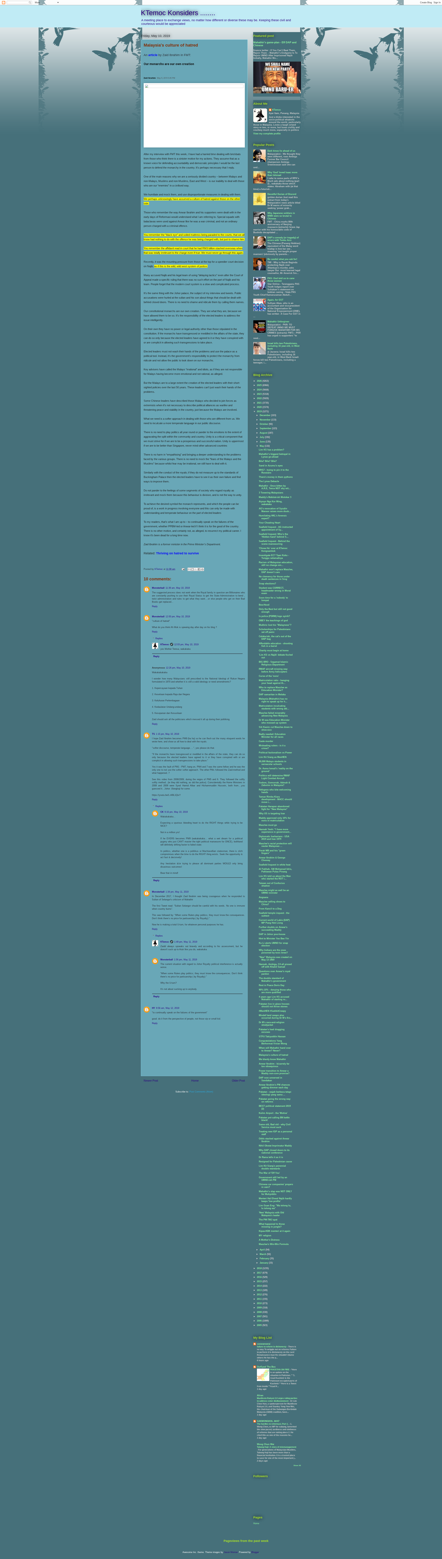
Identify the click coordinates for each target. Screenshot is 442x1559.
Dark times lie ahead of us (281, 151)
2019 (259, 411)
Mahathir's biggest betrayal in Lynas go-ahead (274, 455)
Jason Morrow (231, 1552)
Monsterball (158, 588)
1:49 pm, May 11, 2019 (185, 942)
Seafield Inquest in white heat (274, 864)
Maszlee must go (268, 825)
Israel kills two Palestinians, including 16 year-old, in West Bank (283, 346)
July (262, 437)
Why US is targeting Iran (272, 813)
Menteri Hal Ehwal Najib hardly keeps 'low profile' (275, 1199)
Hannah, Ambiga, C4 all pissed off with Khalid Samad (275, 965)
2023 (259, 394)
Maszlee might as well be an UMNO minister (274, 891)
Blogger (255, 1552)
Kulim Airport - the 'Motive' (273, 1113)
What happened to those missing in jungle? (272, 1225)
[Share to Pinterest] (202, 569)
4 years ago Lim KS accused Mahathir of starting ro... (274, 998)
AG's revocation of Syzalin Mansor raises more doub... (275, 510)
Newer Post (151, 1080)
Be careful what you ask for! (282, 259)
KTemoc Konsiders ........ (178, 13)
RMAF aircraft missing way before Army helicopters (273, 670)
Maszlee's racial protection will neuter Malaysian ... (275, 845)
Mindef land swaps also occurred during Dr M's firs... (275, 1016)
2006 (259, 1320)
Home (195, 1080)
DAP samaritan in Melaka (272, 694)
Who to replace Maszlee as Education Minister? (273, 688)
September (266, 428)
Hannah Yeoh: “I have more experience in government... (275, 830)
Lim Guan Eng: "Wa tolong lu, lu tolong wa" (275, 1207)
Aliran (260, 1395)
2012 (259, 1294)
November (265, 419)
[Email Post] (182, 569)
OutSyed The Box (266, 1366)
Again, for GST (275, 300)
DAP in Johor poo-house (272, 934)
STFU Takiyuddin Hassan (272, 1036)
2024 (259, 389)
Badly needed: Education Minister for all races (272, 735)
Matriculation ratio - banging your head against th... (274, 681)
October (264, 424)
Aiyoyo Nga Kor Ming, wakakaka (270, 503)
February (265, 1258)
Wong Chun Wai (265, 1444)
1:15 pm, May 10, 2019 (167, 734)
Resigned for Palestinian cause (275, 1161)
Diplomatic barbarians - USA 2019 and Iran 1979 (274, 837)
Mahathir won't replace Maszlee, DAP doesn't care (276, 570)
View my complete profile (267, 133)
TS (153, 734)
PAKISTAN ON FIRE (280, 1369)
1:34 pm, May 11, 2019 (177, 891)
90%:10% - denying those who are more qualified (275, 991)
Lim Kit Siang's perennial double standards (272, 1167)
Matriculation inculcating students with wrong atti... (274, 707)
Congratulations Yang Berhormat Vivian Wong (273, 1042)
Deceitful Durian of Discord (281, 194)
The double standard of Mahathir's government (272, 979)
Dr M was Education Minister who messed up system (274, 721)
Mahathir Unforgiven (278, 321)
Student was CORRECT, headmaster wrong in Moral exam (275, 591)
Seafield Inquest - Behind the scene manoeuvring (274, 542)
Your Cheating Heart (269, 522)
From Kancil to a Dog (270, 908)
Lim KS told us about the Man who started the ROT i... (275, 877)
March (263, 1254)
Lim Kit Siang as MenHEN (272, 757)
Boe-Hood (264, 604)
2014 (259, 1286)
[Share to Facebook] (199, 569)
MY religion (265, 1235)
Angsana (263, 897)
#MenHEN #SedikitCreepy (272, 1011)
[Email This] (189, 569)
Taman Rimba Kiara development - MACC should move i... (275, 799)
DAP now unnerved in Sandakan (270, 1079)
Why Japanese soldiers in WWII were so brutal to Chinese (281, 216)
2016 (259, 1277)
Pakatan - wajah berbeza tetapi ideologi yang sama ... (275, 1093)
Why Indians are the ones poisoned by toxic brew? (273, 951)
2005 (259, 1325)
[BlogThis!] (192, 569)
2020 (259, 407)
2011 (259, 1299)
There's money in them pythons (276, 477)
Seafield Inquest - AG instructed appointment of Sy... (276, 528)
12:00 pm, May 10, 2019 (178, 616)
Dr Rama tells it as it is (271, 1157)
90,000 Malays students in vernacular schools (272, 762)
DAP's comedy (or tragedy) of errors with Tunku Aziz (283, 239)
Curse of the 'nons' (269, 676)
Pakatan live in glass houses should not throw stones (274, 1005)
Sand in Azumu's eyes (271, 465)
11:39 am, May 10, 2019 (178, 588)
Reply (155, 606)
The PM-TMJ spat (268, 1219)
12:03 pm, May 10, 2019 (186, 644)
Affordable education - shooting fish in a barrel (276, 644)
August (264, 433)
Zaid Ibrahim (150, 78)
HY (153, 1008)
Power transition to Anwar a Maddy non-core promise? (274, 1072)
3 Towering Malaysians (271, 492)
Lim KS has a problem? (271, 449)
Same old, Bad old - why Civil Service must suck (275, 1126)
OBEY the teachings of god (273, 620)
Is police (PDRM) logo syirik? (274, 616)
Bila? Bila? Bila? (268, 461)
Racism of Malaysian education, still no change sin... (276, 563)
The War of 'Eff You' (269, 1173)
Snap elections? (267, 583)
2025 (259, 385)
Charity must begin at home (274, 650)
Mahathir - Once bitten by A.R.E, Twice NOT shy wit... (275, 487)
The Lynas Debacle (269, 481)
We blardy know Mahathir (272, 1059)
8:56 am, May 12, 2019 (167, 1008)
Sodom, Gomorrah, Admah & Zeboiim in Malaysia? (274, 784)
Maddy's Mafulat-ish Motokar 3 (275, 497)
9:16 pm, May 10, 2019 (176, 812)
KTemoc (164, 644)
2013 (259, 1290)
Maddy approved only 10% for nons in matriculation (275, 819)
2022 (259, 398)
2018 (259, 1268)
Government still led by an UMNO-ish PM (273, 1178)
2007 (259, 1316)
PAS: (280, 279)
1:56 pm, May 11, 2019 (185, 959)
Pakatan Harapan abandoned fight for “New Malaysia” (274, 807)
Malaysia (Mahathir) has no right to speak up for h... (273, 700)
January (264, 1262)
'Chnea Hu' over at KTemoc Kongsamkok (273, 549)
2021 (259, 403)
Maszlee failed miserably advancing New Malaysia (273, 714)
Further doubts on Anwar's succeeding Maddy (273, 928)
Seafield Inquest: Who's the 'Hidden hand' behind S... (274, 535)
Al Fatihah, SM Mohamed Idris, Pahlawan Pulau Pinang (275, 870)
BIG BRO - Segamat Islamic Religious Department (273, 663)
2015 (259, 1281)
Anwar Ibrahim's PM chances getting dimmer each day (274, 1086)
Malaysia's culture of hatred (273, 1055)
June (263, 441)
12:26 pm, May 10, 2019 (178, 667)
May (262, 446)
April (263, 1249)
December (265, 415)
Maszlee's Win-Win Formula (274, 1244)
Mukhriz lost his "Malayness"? (275, 625)
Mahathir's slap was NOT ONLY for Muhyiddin (275, 1192)
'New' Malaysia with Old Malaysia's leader (271, 1214)
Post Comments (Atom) (201, 1091)
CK (162, 812)
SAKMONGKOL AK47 (268, 1421)
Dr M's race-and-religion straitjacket (271, 1023)
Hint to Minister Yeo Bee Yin (274, 938)
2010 (259, 1303)
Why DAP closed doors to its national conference (274, 1151)
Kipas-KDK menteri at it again (274, 1231)
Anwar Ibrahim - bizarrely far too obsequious (274, 1065)
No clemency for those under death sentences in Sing (274, 578)
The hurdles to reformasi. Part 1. (273, 1424)
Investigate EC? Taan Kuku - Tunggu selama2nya (274, 556)
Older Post (238, 1080)
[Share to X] (196, 569)
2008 (259, 1312)
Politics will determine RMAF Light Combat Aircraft (274, 777)
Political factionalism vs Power (275, 752)
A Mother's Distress (269, 1240)
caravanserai (263, 1344)
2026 (259, 381)
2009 (259, 1307)
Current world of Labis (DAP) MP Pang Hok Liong (274, 921)
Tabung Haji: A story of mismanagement (276, 1447)
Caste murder (266, 741)
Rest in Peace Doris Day (271, 985)
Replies (159, 638)
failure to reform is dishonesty (272, 1346)
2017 (259, 1272)
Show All (297, 1465)
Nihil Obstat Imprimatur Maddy (275, 1145)
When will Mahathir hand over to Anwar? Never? (275, 1049)
